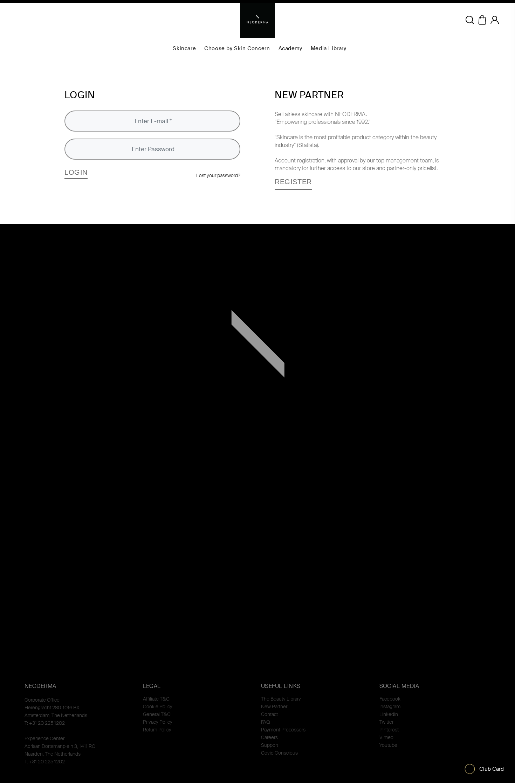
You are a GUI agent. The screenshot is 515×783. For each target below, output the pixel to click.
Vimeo (386, 737)
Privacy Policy (157, 722)
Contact (269, 714)
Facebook (389, 699)
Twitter (386, 722)
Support (269, 745)
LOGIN (76, 172)
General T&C (157, 714)
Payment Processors (283, 730)
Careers (269, 737)
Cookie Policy (157, 706)
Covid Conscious (279, 753)
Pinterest (389, 730)
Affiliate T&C (156, 699)
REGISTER (293, 182)
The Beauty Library (281, 699)
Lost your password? (218, 175)
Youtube (388, 745)
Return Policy (157, 730)
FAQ (265, 722)
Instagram (389, 706)
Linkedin (388, 714)
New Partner (274, 706)
